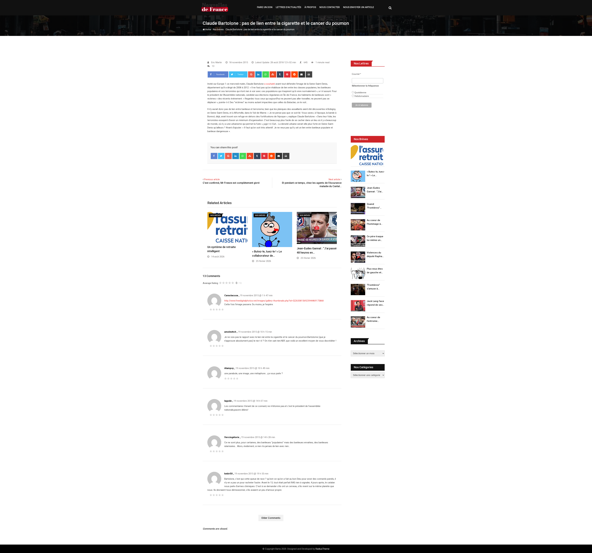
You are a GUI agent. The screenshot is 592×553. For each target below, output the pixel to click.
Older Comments (270, 517)
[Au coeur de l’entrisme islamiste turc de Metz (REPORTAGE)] (358, 322)
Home (208, 29)
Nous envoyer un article (358, 7)
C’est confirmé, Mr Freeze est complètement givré (231, 182)
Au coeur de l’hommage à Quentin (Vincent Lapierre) (374, 222)
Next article (334, 179)
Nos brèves (218, 29)
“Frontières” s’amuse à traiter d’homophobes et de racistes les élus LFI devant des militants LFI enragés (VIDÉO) (375, 287)
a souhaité (269, 83)
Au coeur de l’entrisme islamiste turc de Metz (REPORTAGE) (374, 319)
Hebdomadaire (361, 96)
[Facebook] (214, 156)
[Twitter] (221, 156)
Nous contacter (329, 7)
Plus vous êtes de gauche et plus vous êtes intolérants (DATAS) (375, 270)
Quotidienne (360, 92)
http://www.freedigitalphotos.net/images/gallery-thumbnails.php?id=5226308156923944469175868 (274, 300)
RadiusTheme (322, 548)
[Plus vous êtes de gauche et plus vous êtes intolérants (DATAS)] (358, 273)
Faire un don (264, 7)
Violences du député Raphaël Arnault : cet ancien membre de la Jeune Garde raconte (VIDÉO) (375, 254)
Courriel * (356, 74)
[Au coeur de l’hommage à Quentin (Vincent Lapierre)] (358, 224)
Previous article (212, 179)
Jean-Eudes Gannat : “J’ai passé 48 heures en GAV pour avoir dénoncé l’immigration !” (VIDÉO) (375, 189)
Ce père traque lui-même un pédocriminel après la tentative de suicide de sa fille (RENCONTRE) (375, 238)
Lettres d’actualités (288, 7)
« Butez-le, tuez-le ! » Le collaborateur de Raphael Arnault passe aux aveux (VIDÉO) (376, 173)
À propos (310, 7)
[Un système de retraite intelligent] (367, 155)
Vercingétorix (231, 437)
